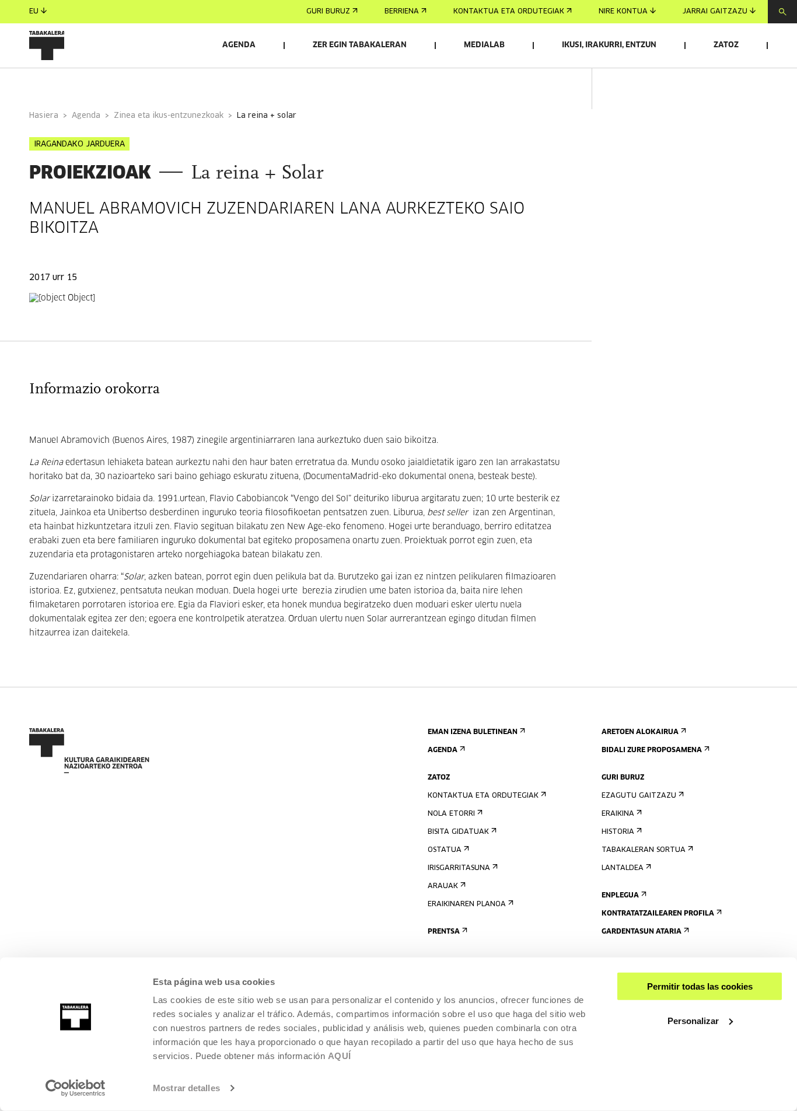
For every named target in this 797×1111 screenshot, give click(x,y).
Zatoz (726, 45)
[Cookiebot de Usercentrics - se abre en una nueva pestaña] (76, 1088)
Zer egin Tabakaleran (360, 45)
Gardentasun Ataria (641, 931)
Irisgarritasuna (459, 868)
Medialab (484, 45)
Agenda (239, 45)
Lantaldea (623, 868)
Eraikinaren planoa (467, 904)
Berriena (401, 11)
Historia (618, 832)
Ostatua (445, 850)
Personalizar (693, 1020)
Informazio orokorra (76, 84)
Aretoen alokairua (640, 732)
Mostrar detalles (186, 1088)
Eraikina (618, 813)
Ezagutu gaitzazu (639, 795)
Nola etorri (451, 813)
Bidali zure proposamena (652, 750)
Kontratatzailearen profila (658, 913)
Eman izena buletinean (473, 732)
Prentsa (444, 931)
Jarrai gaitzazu (715, 11)
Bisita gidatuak (458, 832)
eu (34, 11)
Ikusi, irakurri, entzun (609, 45)
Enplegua (620, 895)
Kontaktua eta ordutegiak (508, 11)
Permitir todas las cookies (700, 986)
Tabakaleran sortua (644, 850)
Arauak (443, 886)
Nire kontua (623, 11)
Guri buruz (328, 11)
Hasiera (43, 116)
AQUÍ (339, 1056)
